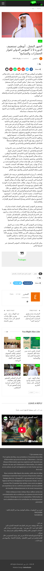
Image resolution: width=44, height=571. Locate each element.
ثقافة (40, 41)
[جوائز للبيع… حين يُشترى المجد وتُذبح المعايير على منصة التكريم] (31, 370)
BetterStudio (27, 567)
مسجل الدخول (28, 410)
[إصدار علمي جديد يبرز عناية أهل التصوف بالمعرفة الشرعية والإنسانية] (31, 343)
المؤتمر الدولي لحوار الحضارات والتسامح (21, 273)
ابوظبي (35, 273)
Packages (22, 260)
